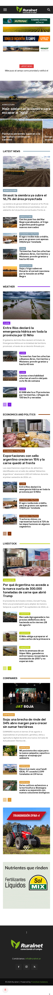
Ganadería (9, 580)
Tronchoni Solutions (39, 982)
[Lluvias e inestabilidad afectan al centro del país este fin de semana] (10, 375)
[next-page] (9, 404)
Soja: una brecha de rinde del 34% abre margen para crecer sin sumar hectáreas (25, 723)
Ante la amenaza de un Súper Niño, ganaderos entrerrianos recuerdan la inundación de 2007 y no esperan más (33, 656)
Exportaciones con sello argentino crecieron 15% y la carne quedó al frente (24, 459)
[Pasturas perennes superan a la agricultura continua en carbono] (21, 131)
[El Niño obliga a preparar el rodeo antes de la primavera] (10, 636)
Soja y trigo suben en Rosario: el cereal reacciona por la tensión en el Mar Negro (34, 272)
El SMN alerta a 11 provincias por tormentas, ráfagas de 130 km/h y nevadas (34, 395)
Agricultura (8, 105)
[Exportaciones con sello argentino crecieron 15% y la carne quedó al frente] (26, 433)
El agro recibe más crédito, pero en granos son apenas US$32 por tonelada (34, 239)
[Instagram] (26, 967)
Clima (22, 249)
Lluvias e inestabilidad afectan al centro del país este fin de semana (33, 378)
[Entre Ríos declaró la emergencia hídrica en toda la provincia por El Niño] (26, 305)
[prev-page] (5, 404)
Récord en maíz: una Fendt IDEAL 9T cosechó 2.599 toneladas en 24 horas (33, 771)
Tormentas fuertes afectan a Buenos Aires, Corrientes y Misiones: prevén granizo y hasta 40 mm (34, 255)
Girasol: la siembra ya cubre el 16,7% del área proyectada (25, 197)
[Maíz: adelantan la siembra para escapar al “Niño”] (26, 100)
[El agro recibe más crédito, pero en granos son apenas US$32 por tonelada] (10, 238)
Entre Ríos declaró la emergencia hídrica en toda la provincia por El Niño (25, 331)
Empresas (9, 715)
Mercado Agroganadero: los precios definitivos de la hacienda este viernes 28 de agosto (34, 621)
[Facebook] (18, 967)
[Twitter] (34, 967)
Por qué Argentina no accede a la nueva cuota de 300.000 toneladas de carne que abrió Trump (26, 590)
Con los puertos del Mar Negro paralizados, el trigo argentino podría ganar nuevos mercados (33, 223)
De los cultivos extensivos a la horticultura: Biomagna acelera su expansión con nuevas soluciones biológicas (34, 789)
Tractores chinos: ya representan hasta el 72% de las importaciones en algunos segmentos (34, 523)
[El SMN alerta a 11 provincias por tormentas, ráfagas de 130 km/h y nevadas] (10, 392)
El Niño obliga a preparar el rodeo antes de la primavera (34, 637)
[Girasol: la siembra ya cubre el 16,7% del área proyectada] (26, 171)
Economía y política (29, 234)
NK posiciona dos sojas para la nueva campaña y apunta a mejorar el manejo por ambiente (34, 754)
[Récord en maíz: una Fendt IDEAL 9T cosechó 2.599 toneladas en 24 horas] (10, 769)
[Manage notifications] (5, 989)
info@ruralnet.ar (33, 958)
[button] (5, 10)
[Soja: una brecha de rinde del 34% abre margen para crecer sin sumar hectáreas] (26, 697)
